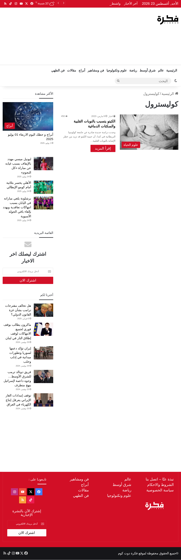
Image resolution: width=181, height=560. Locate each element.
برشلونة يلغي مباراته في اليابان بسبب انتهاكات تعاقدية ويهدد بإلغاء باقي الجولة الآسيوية (17, 207)
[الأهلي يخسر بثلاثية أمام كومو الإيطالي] (43, 187)
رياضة (133, 70)
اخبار (111, 116)
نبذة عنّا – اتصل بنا (160, 479)
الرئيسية (171, 70)
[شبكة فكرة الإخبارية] (167, 20)
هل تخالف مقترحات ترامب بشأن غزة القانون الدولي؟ (18, 310)
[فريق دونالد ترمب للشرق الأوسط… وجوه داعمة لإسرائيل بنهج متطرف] (43, 376)
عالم (161, 70)
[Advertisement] (59, 35)
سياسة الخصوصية (160, 490)
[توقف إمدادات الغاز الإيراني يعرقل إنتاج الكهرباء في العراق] (43, 400)
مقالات (71, 70)
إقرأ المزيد (103, 148)
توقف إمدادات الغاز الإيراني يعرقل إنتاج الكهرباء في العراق (18, 400)
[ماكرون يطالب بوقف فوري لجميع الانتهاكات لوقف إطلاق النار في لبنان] (43, 329)
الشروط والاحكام (160, 485)
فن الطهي (58, 70)
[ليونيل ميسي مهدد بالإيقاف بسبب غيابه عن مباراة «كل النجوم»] (43, 163)
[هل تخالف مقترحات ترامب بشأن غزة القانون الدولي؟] (43, 310)
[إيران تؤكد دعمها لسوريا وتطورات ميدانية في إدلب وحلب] (43, 352)
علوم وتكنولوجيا (117, 70)
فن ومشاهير (96, 70)
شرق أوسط (148, 70)
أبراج (82, 70)
